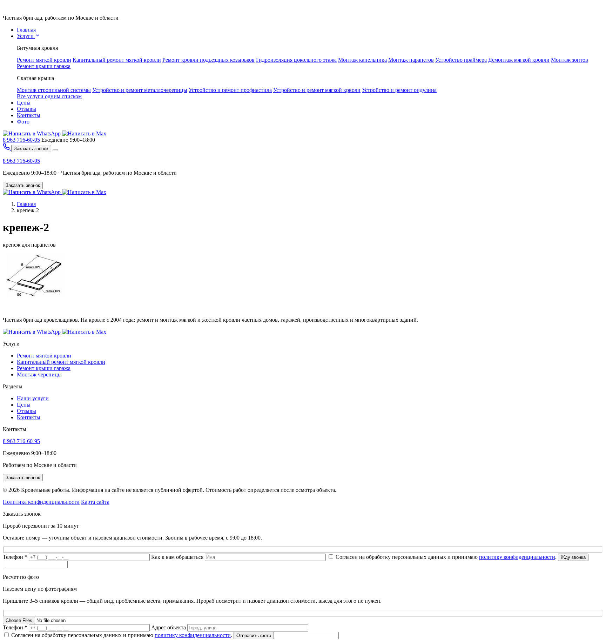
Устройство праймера (461, 60)
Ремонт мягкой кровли (44, 60)
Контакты (28, 115)
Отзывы (26, 109)
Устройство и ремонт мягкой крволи (317, 90)
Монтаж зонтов (569, 60)
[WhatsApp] (32, 192)
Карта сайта (95, 502)
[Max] (84, 192)
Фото (23, 122)
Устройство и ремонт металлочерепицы (139, 90)
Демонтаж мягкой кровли (519, 60)
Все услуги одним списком (49, 96)
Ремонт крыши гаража (43, 66)
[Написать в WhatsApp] (32, 133)
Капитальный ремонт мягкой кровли (117, 60)
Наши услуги (33, 398)
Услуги (26, 36)
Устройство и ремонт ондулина (399, 90)
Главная (26, 30)
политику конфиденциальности (517, 557)
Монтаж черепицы (39, 374)
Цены (24, 103)
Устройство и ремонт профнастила (230, 90)
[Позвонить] (7, 148)
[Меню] (55, 150)
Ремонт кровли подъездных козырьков (208, 60)
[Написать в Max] (84, 133)
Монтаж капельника (362, 60)
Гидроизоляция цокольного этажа (296, 60)
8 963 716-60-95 (21, 140)
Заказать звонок (31, 148)
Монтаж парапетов (411, 60)
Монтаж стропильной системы (54, 90)
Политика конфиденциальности (41, 502)
